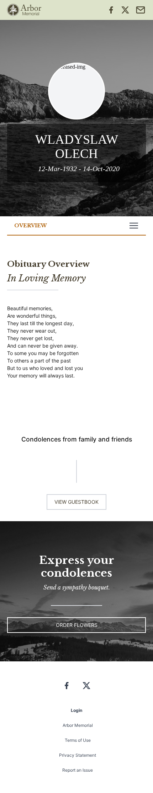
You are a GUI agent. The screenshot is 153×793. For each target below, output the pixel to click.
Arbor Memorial (78, 725)
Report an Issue (77, 770)
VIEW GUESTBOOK (76, 502)
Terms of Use (78, 740)
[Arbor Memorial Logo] (24, 10)
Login (76, 710)
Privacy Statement (77, 755)
